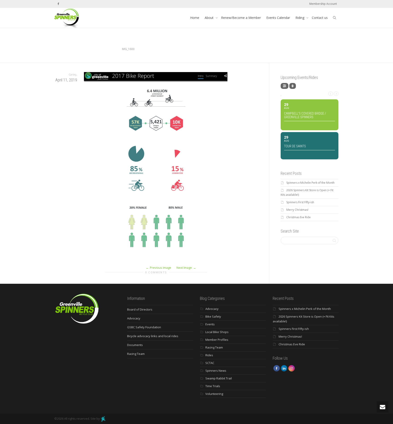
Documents (135, 345)
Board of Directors (139, 309)
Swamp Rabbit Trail (218, 378)
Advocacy (133, 318)
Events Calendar (278, 17)
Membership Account (323, 4)
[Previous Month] (330, 93)
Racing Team (136, 354)
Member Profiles (216, 340)
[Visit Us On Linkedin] (284, 368)
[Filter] (284, 86)
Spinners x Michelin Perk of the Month (310, 183)
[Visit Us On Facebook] (276, 368)
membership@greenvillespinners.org (315, 49)
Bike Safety (213, 316)
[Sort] (292, 86)
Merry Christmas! (297, 210)
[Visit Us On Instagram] (291, 368)
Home (194, 17)
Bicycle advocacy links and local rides (152, 336)
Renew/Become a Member (241, 17)
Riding (300, 17)
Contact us (320, 17)
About (209, 17)
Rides (209, 355)
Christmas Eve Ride (298, 217)
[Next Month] (336, 93)
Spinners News (215, 371)
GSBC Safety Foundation (144, 327)
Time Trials (212, 386)
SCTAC (209, 363)
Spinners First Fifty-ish (300, 202)
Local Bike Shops (217, 332)
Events (210, 324)
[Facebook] (58, 4)
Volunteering (214, 394)
